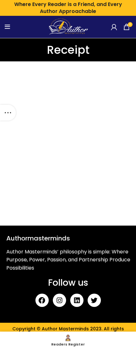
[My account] (114, 27)
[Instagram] (59, 300)
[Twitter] (94, 300)
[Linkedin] (76, 300)
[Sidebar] (8, 113)
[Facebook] (42, 300)
